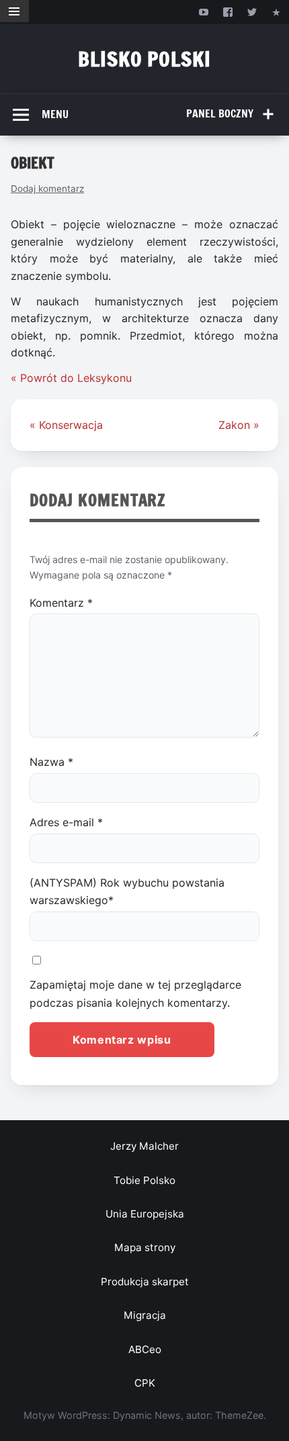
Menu (55, 114)
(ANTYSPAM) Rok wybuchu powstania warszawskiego (127, 891)
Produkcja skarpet (145, 1281)
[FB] (227, 11)
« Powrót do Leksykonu (71, 378)
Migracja (145, 1315)
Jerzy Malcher (144, 1146)
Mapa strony (144, 1247)
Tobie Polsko (144, 1180)
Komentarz (61, 602)
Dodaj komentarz (47, 188)
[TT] (252, 11)
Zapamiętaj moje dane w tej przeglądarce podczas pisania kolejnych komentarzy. (135, 993)
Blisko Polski (144, 58)
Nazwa (51, 761)
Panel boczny (219, 113)
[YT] (203, 11)
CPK (144, 1383)
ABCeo (144, 1349)
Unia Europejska (145, 1213)
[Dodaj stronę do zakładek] (276, 11)
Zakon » (238, 425)
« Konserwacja (66, 425)
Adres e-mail (66, 822)
